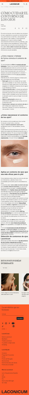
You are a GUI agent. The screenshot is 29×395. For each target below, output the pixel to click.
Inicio (2, 6)
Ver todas (4, 382)
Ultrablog (4, 344)
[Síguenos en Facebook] (3, 323)
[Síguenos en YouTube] (13, 323)
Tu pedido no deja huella (8, 342)
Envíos (3, 357)
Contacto (4, 353)
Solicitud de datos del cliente (9, 362)
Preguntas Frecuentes (8, 355)
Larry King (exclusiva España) (10, 373)
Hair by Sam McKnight (8, 380)
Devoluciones (5, 360)
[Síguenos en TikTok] (3, 326)
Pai (2, 379)
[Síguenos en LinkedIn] (13, 326)
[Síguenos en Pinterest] (9, 323)
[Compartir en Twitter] (19, 28)
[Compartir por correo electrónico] (26, 28)
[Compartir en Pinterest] (22, 28)
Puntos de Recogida (7, 358)
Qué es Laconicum (7, 337)
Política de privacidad (7, 364)
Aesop (3, 377)
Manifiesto (4, 339)
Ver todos (5, 267)
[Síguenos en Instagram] (6, 323)
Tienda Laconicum (7, 340)
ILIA (3, 375)
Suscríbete (20, 318)
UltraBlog (6, 6)
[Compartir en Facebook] (15, 28)
